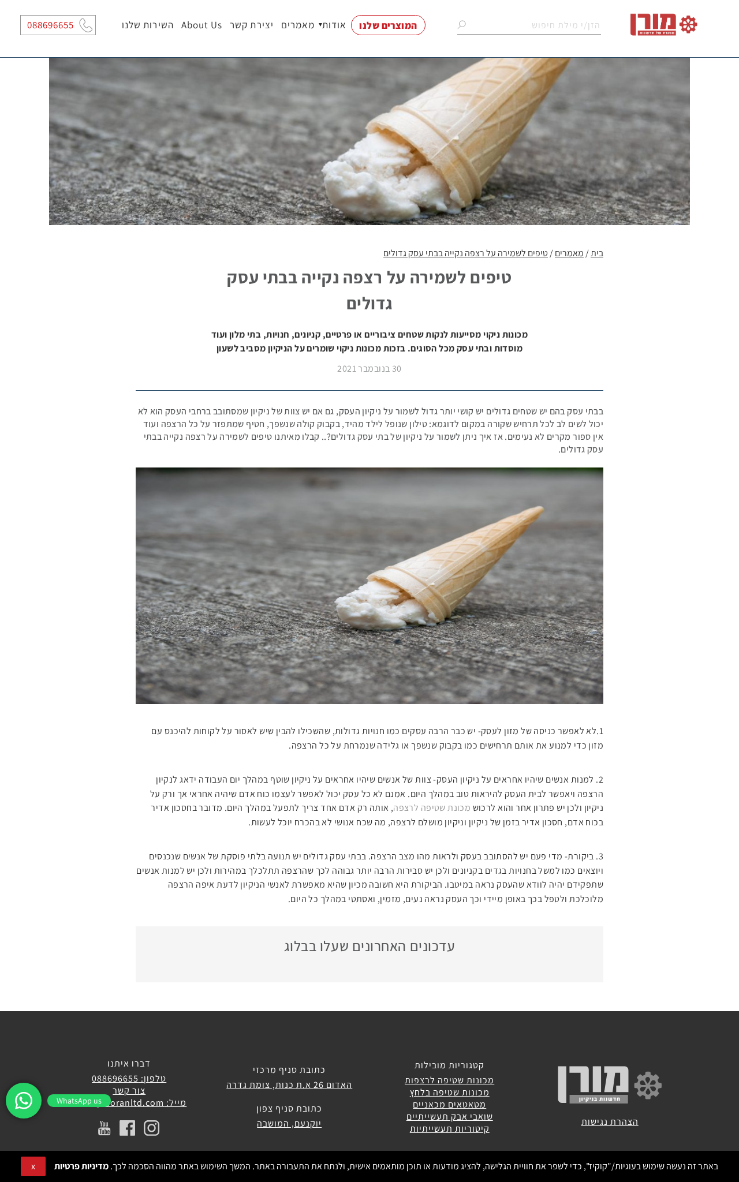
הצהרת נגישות (610, 1122)
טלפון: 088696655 (129, 1078)
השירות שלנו (148, 25)
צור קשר (129, 1090)
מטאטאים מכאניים (449, 1104)
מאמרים (298, 25)
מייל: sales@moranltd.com (129, 1103)
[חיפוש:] (528, 25)
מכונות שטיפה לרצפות (449, 1080)
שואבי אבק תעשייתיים (449, 1116)
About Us (201, 25)
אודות (334, 25)
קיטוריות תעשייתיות (450, 1129)
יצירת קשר (252, 25)
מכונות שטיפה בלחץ (450, 1092)
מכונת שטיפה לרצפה (432, 808)
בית (597, 253)
